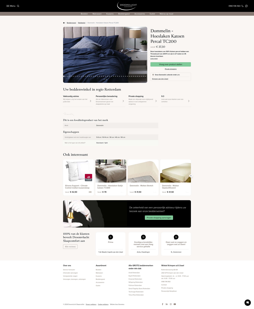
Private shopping (171, 69)
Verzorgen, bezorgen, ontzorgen (74, 279)
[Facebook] (163, 304)
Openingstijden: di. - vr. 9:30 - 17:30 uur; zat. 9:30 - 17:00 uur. (175, 277)
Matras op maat (166, 13)
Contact (164, 285)
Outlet (152, 13)
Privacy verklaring (91, 304)
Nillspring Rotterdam (136, 282)
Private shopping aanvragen (159, 217)
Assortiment (101, 265)
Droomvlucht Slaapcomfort (127, 6)
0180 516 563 (165, 281)
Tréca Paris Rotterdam (136, 295)
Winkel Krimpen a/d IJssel (172, 265)
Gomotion (121, 304)
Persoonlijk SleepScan (169, 291)
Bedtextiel (81, 23)
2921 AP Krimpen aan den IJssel (172, 273)
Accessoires (139, 13)
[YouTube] (175, 304)
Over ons (67, 265)
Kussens (110, 13)
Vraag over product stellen (170, 64)
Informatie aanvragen (70, 273)
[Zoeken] (18, 6)
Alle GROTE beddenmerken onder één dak (141, 267)
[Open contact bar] (247, 302)
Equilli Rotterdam (134, 276)
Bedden (84, 13)
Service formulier (69, 270)
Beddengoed (124, 13)
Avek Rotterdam (134, 273)
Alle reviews (70, 246)
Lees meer (154, 58)
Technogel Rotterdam (136, 292)
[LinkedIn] (167, 304)
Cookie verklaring (103, 304)
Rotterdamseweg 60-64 (169, 270)
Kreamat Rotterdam (135, 279)
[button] (144, 53)
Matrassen (97, 13)
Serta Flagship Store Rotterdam (139, 288)
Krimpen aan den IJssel (160, 79)
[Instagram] (171, 304)
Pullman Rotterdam (135, 285)
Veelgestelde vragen (70, 276)
